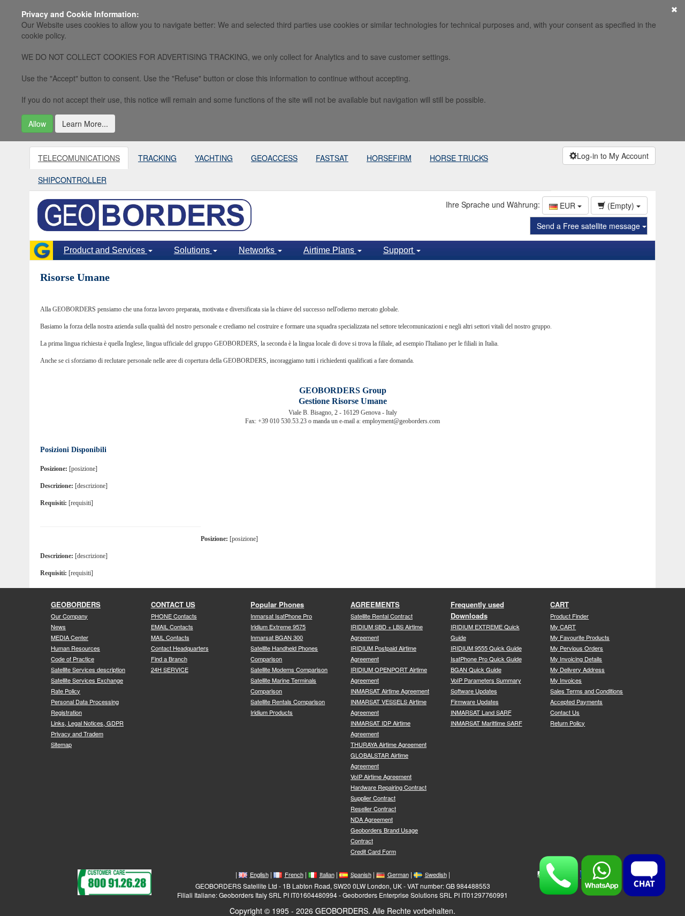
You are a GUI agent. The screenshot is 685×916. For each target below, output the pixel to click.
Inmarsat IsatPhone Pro (281, 616)
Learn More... (85, 123)
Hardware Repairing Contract (389, 787)
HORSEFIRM (389, 157)
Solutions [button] (193, 250)
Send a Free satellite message (589, 225)
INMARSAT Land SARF (481, 712)
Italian (326, 874)
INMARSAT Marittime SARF (486, 723)
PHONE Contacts (174, 616)
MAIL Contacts (170, 637)
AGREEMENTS (375, 604)
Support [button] (399, 250)
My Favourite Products (580, 637)
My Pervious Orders (576, 648)
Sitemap (61, 744)
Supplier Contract (373, 797)
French (294, 874)
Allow (37, 123)
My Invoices (566, 680)
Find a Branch (169, 658)
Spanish (361, 874)
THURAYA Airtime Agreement (389, 744)
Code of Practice (72, 658)
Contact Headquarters (180, 648)
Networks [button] (258, 250)
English (259, 874)
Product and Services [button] (105, 250)
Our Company (69, 616)
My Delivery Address (577, 669)
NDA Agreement (372, 819)
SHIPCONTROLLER (72, 179)
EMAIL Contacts (172, 626)
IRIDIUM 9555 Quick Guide (486, 648)
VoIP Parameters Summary (486, 680)
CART (559, 604)
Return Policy (567, 723)
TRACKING (157, 157)
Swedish (436, 874)
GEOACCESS (274, 157)
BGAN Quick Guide (476, 669)
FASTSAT (332, 157)
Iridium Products (271, 712)
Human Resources (75, 648)
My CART (563, 626)
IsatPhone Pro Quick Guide (486, 658)
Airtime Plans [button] (329, 250)
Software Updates (474, 690)
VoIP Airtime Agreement (381, 776)
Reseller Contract (373, 808)
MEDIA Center (69, 637)
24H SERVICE (169, 669)
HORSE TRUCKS (459, 157)
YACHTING (214, 157)
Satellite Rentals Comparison (287, 701)
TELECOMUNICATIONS (79, 157)
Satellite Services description (88, 669)
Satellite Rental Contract (382, 616)
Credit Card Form (373, 851)
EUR (567, 205)
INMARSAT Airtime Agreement (390, 690)
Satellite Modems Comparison (289, 669)
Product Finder (569, 616)
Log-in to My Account (613, 155)
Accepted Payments (576, 701)
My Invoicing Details (576, 658)
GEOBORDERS (76, 604)
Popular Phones (277, 604)
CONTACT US (173, 604)
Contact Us (565, 712)
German (398, 874)
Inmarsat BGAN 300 (276, 637)
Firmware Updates (475, 701)
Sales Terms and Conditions (586, 690)
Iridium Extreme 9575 (278, 626)
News (58, 626)
